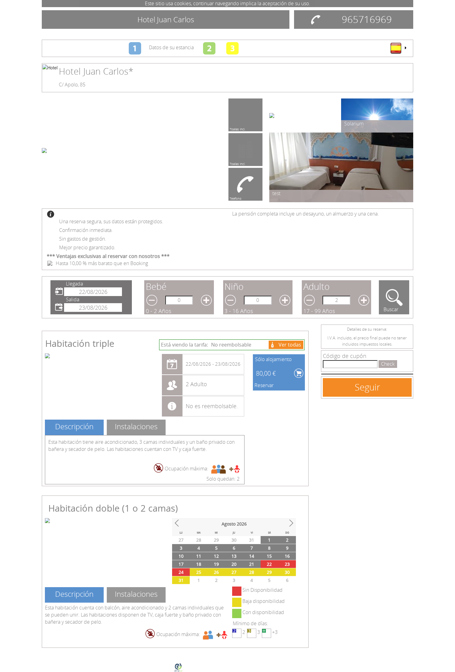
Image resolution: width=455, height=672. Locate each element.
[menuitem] (398, 48)
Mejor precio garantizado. (87, 247)
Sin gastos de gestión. (82, 238)
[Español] (398, 48)
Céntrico (235, 163)
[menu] (398, 48)
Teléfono (235, 197)
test (276, 193)
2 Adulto (196, 384)
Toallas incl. (237, 128)
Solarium (354, 123)
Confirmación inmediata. (86, 230)
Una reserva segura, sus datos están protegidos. (111, 221)
